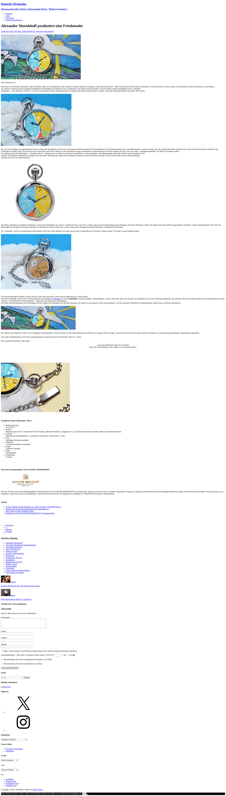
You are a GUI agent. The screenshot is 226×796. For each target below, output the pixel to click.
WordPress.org (11, 786)
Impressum (10, 18)
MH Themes (38, 790)
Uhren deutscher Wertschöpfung (18, 570)
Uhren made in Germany (15, 573)
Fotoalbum (10, 751)
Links (8, 16)
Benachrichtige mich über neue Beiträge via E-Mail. (23, 664)
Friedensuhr (10, 556)
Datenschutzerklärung (14, 20)
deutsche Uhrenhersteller (15, 554)
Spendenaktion (11, 566)
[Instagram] (23, 730)
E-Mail (3, 638)
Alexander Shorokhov (14, 547)
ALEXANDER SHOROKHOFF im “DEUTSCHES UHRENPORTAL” (34, 507)
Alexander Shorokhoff (44, 31)
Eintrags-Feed (11, 781)
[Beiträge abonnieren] (5, 687)
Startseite (9, 14)
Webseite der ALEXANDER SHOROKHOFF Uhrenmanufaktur (30, 513)
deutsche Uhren (11, 551)
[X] (23, 712)
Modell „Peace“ (11, 564)
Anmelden (9, 779)
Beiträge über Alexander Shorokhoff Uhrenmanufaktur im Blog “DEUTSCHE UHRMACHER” (27, 510)
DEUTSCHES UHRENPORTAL (22, 31)
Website (4, 644)
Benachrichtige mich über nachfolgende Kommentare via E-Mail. (28, 659)
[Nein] (87, 794)
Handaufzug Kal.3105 (14, 562)
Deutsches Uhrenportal (14, 749)
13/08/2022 (5, 31)
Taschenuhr (10, 568)
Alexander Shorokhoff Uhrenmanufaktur (21, 545)
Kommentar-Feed (12, 783)
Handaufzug (10, 560)
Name (3, 631)
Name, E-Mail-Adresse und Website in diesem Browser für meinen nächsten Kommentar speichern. (40, 651)
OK (84, 794)
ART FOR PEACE (13, 549)
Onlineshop (57, 299)
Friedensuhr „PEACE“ (14, 558)
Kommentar (5, 617)
